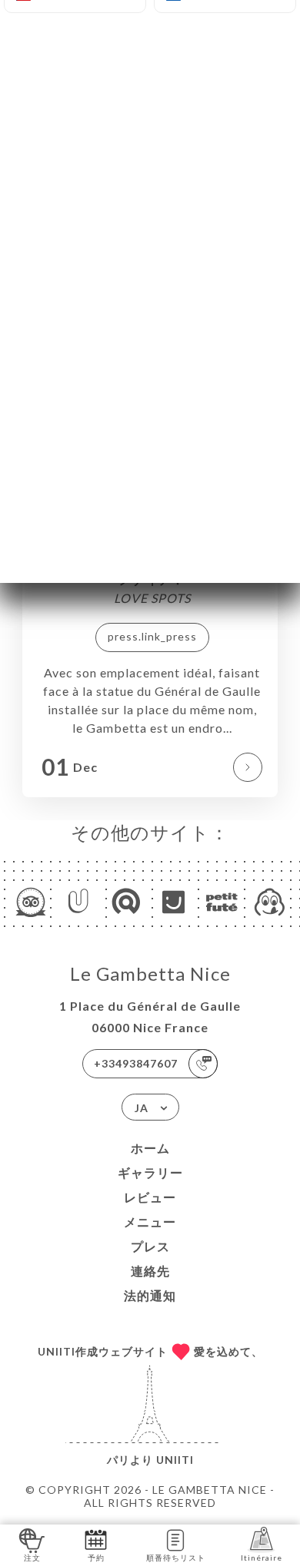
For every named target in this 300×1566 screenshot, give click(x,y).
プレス (150, 1246)
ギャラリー (150, 1172)
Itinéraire (261, 1557)
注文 (32, 1557)
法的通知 (150, 1295)
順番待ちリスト (175, 1557)
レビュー (150, 1197)
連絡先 (150, 1270)
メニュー (150, 1221)
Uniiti (175, 1459)
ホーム (150, 1148)
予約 (96, 1557)
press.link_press (152, 636)
